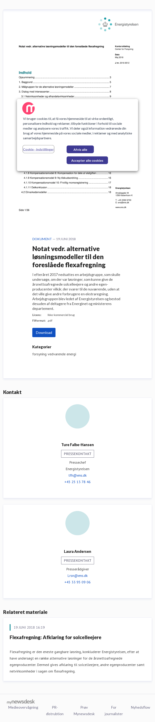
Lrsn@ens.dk (77, 575)
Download (44, 332)
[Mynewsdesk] (21, 701)
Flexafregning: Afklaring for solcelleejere (55, 637)
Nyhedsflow (140, 707)
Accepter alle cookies (87, 160)
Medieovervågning (23, 707)
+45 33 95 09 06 (77, 582)
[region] (77, 135)
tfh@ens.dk (77, 475)
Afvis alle (80, 149)
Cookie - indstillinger (38, 149)
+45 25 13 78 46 (77, 481)
